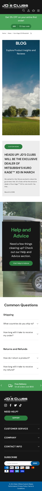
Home (4, 33)
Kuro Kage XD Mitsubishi (21, 33)
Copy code (25, 26)
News (9, 33)
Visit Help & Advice (21, 263)
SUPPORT (16, 418)
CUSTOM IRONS (13, 147)
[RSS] (31, 33)
